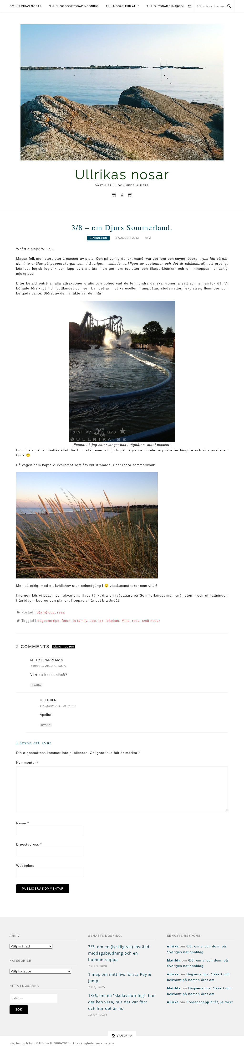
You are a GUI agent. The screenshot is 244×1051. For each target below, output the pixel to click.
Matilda (174, 960)
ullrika (48, 700)
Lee (93, 621)
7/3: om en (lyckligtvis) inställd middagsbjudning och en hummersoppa (118, 953)
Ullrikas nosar (122, 174)
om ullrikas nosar (26, 6)
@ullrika (124, 1035)
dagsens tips (48, 621)
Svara (36, 685)
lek (100, 621)
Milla (126, 621)
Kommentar (27, 762)
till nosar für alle (122, 6)
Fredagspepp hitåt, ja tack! (209, 1002)
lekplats (112, 621)
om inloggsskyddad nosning (74, 6)
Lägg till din (63, 646)
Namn (22, 823)
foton (66, 621)
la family (80, 621)
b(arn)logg (98, 238)
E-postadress (29, 844)
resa (61, 612)
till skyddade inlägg (165, 6)
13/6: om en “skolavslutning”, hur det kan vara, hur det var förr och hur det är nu (121, 1002)
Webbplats (25, 865)
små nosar (151, 621)
